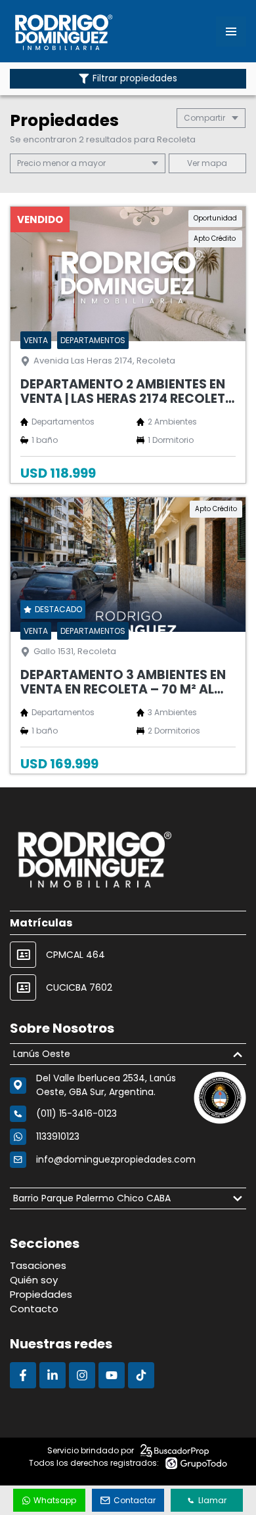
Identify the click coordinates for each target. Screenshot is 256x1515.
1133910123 (57, 1136)
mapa (213, 163)
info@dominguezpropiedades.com (116, 1159)
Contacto (34, 1309)
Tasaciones (38, 1265)
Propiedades (41, 1294)
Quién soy (34, 1280)
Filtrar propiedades (135, 78)
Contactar (135, 1500)
